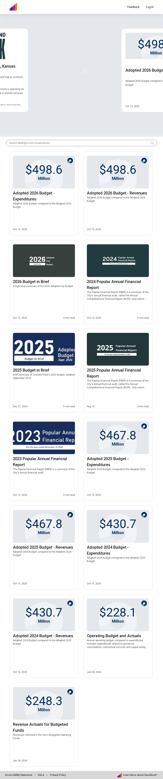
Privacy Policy (59, 776)
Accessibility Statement (18, 775)
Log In (150, 7)
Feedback (133, 7)
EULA (42, 776)
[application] (81, 71)
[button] (44, 193)
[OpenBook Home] (14, 7)
